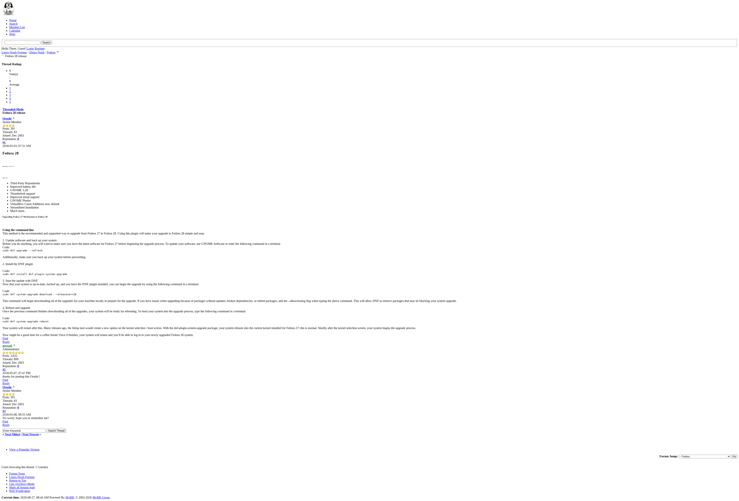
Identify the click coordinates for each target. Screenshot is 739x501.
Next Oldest (12, 434)
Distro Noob (36, 52)
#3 (4, 411)
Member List (17, 27)
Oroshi (7, 118)
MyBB (69, 497)
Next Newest (30, 434)
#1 (4, 142)
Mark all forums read (22, 487)
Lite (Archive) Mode (21, 484)
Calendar (14, 30)
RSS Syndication (19, 491)
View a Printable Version (24, 449)
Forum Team (17, 473)
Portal (12, 20)
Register (40, 48)
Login (30, 48)
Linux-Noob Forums (14, 52)
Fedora (51, 52)
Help (12, 34)
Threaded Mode (13, 109)
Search (13, 23)
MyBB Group (101, 497)
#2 (4, 369)
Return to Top (17, 480)
